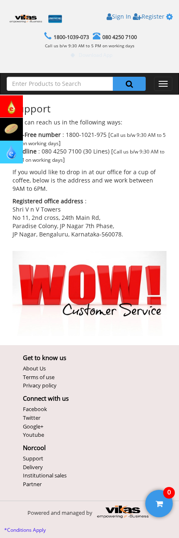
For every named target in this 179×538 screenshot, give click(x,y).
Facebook (35, 409)
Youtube (33, 434)
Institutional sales (45, 475)
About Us (34, 368)
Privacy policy (40, 385)
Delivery (33, 467)
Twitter (31, 417)
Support (33, 458)
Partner (32, 484)
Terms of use (39, 377)
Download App (95, 54)
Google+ (33, 426)
